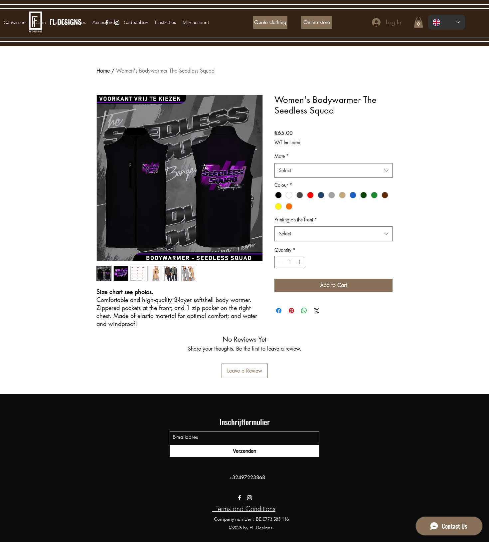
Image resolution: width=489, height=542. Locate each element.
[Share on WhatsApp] (304, 311)
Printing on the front (295, 219)
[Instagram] (249, 497)
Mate (281, 156)
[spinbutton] (290, 262)
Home (103, 70)
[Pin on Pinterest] (291, 311)
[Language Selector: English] (446, 22)
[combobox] (333, 170)
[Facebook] (239, 497)
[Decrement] (279, 262)
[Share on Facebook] (279, 311)
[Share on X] (317, 311)
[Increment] (300, 262)
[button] (418, 22)
